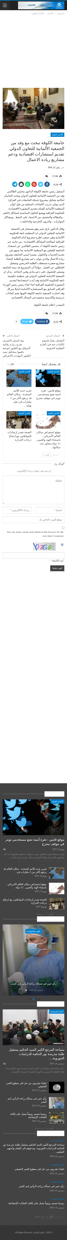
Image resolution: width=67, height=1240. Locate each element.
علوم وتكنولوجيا (34, 931)
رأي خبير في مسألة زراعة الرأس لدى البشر (33, 983)
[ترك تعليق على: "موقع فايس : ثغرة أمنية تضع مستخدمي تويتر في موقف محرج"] (4, 849)
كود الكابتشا (57, 560)
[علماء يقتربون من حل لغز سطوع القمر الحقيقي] (56, 1087)
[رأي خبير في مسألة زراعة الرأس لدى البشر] (33, 959)
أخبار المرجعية (56, 1011)
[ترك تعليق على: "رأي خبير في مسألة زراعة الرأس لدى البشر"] (25, 990)
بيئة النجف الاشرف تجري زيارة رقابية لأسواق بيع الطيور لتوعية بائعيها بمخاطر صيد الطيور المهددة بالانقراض (17, 348)
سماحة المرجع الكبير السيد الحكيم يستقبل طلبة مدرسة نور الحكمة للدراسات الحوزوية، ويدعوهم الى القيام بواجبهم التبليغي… (33, 1148)
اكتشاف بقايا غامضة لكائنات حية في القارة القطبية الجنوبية (52, 344)
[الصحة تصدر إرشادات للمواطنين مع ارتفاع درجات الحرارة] (18, 420)
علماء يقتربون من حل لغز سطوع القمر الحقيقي (39, 1169)
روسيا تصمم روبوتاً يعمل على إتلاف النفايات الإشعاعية (36, 1203)
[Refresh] (62, 544)
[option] (33, 960)
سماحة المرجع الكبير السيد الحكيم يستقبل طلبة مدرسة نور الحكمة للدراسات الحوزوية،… (36, 1054)
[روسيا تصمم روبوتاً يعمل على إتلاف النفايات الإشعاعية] (56, 1118)
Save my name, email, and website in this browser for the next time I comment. (35, 534)
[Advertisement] (33, 50)
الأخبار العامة (57, 134)
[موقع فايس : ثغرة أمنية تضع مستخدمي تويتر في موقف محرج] (48, 378)
